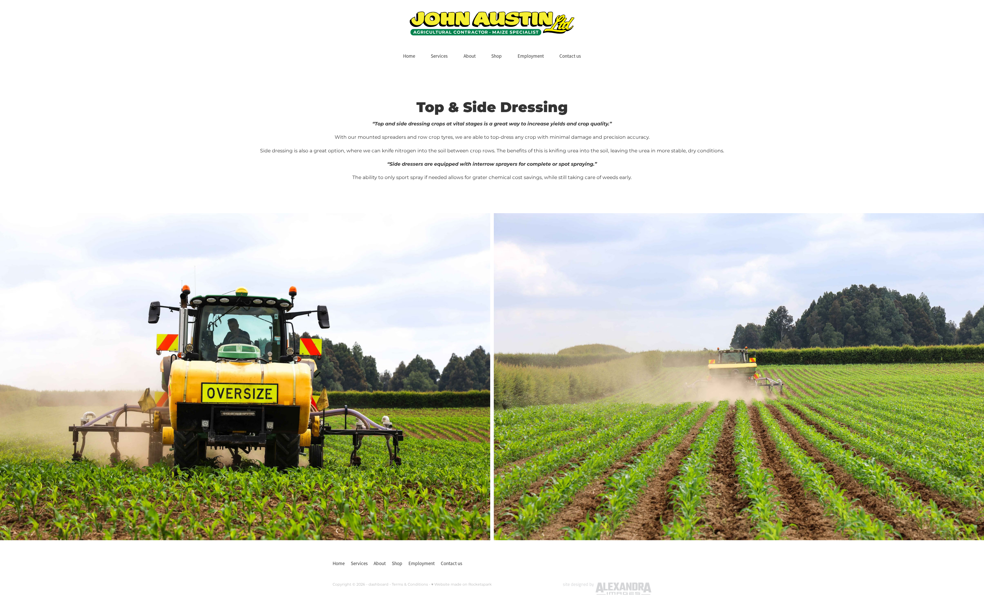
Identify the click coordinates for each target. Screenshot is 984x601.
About (470, 56)
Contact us (570, 56)
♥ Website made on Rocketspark (461, 584)
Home (409, 56)
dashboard (378, 584)
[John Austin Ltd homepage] (492, 23)
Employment (531, 56)
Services (439, 56)
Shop (496, 56)
